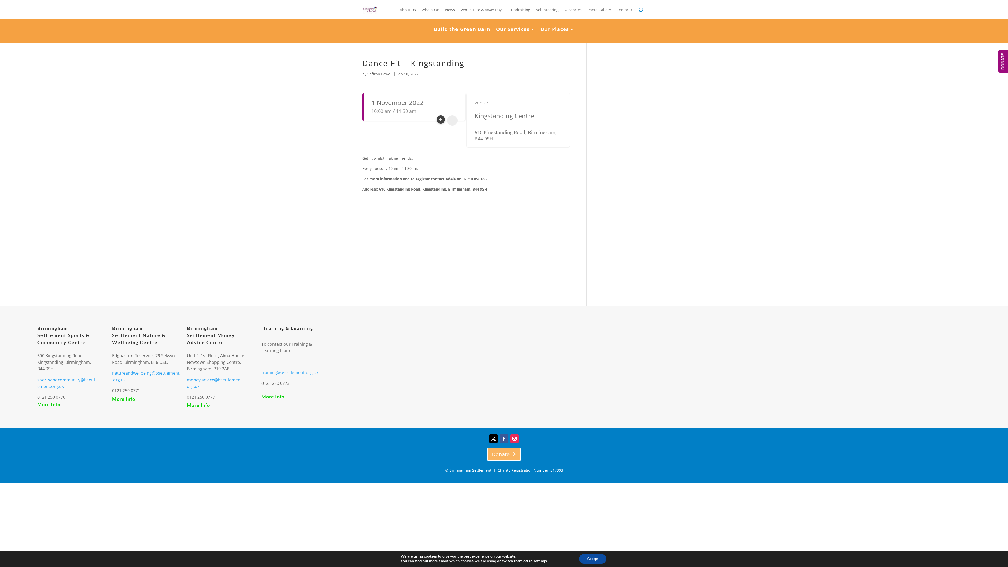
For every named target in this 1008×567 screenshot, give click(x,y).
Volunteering (547, 9)
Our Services (512, 29)
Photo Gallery (599, 9)
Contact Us (626, 9)
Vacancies (573, 9)
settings (540, 561)
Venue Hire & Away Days (482, 9)
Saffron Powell (380, 73)
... (452, 120)
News (450, 9)
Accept (592, 558)
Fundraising (519, 9)
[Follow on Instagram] (514, 438)
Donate (501, 454)
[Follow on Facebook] (504, 438)
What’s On (430, 9)
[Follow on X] (493, 438)
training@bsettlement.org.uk (289, 372)
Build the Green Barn (462, 29)
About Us (408, 9)
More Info (48, 404)
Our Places (554, 29)
